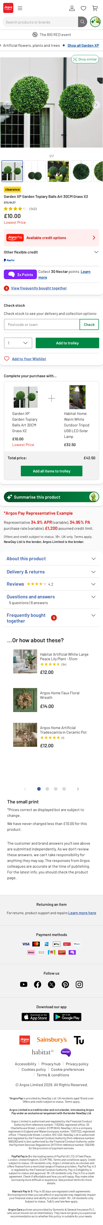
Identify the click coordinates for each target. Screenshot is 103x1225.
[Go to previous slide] (7, 105)
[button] (85, 59)
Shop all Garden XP (83, 45)
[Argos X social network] (51, 984)
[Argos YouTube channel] (23, 984)
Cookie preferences (67, 1069)
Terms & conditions (53, 1074)
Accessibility (25, 1063)
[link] (51, 287)
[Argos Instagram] (79, 984)
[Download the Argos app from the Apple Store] (36, 1020)
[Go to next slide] (96, 105)
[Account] (72, 8)
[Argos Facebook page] (37, 984)
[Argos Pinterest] (65, 984)
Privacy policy (77, 1063)
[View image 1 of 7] (12, 171)
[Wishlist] (83, 8)
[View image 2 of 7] (35, 171)
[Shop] (20, 8)
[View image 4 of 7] (81, 171)
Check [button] (89, 324)
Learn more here (82, 912)
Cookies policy (34, 1069)
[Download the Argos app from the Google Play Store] (67, 1020)
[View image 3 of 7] (58, 171)
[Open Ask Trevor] (95, 22)
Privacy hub (51, 1063)
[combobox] (40, 22)
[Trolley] (95, 8)
